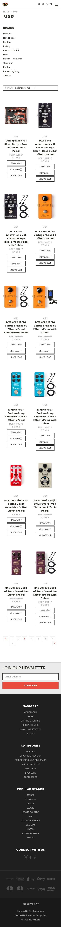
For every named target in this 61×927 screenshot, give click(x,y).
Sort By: (9, 87)
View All (7, 75)
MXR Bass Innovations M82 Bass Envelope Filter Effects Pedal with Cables (16, 238)
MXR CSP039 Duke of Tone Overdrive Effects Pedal (16, 591)
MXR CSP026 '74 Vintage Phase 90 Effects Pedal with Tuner (45, 327)
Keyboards (30, 768)
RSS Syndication (30, 725)
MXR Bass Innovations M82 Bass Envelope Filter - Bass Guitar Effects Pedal (45, 147)
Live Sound (30, 772)
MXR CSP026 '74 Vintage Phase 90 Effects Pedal (45, 235)
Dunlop (7, 42)
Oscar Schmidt (11, 50)
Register (36, 729)
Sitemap (30, 733)
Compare (15, 169)
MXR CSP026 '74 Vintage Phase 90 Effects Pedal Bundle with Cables (16, 327)
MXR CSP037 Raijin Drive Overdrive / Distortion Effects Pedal (45, 505)
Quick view (16, 163)
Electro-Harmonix (12, 58)
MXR (5, 54)
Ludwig (7, 46)
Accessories (30, 777)
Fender (7, 33)
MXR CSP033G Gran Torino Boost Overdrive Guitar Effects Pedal (16, 505)
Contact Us (30, 712)
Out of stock (45, 535)
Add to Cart (16, 175)
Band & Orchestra (30, 764)
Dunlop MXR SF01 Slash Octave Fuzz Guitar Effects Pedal (15, 146)
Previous (5, 924)
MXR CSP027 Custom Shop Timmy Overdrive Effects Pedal (16, 415)
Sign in (24, 729)
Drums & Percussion (30, 755)
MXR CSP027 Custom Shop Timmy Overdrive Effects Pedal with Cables (45, 416)
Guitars (30, 751)
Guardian (8, 63)
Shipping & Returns (30, 720)
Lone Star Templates (36, 915)
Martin (6, 67)
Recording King (11, 71)
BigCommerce (36, 911)
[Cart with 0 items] (51, 4)
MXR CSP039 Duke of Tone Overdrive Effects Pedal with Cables (45, 593)
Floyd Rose (9, 37)
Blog (30, 716)
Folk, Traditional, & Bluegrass (30, 760)
